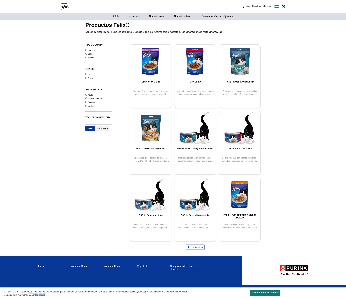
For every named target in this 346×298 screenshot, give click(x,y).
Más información (37, 295)
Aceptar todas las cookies (265, 293)
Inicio (248, 6)
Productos (134, 16)
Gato (90, 74)
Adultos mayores (95, 98)
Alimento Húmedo (182, 16)
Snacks (91, 57)
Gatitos (91, 106)
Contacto (267, 6)
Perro (90, 78)
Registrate (256, 6)
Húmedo (91, 50)
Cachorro (92, 102)
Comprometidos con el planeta (217, 16)
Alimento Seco (156, 16)
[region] (173, 292)
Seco (90, 54)
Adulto (90, 95)
